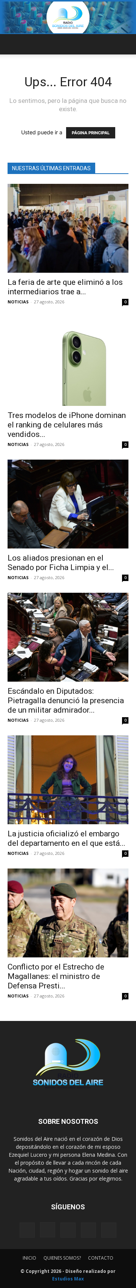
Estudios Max (68, 1279)
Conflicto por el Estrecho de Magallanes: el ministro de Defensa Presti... (56, 976)
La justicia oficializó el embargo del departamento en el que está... (66, 838)
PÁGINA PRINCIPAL (91, 132)
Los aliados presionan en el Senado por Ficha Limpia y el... (61, 562)
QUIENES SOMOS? (62, 1258)
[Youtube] (108, 1230)
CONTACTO (100, 1258)
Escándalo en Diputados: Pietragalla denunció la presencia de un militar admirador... (66, 701)
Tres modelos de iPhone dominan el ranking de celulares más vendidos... (67, 425)
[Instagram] (47, 1229)
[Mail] (68, 1230)
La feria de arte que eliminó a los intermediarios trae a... (65, 287)
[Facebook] (27, 1230)
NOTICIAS (18, 302)
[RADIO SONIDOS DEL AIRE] (68, 17)
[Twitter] (88, 1230)
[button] (13, 44)
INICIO (29, 1258)
